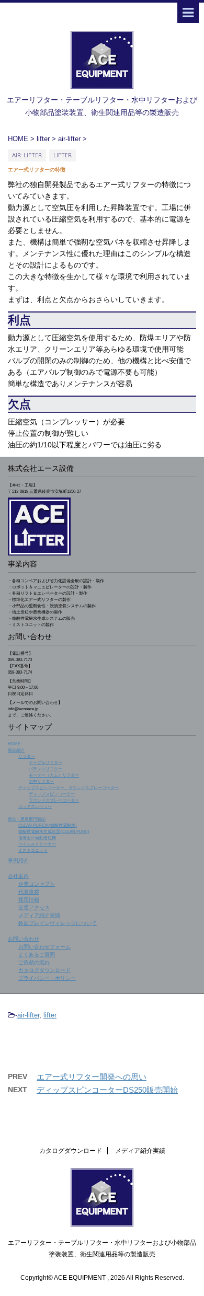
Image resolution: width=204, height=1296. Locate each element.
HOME (14, 744)
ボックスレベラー (35, 806)
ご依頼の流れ (34, 962)
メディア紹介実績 (39, 915)
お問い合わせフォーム (44, 947)
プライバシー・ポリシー (47, 978)
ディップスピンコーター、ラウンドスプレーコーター (68, 787)
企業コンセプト (36, 884)
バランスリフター (45, 769)
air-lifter (28, 1015)
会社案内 (18, 876)
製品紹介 (16, 750)
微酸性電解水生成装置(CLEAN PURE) (53, 831)
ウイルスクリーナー (37, 844)
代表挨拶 (28, 892)
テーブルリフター (45, 762)
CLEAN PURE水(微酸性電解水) (47, 825)
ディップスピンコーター (52, 794)
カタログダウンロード (44, 970)
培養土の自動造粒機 (37, 838)
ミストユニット (33, 850)
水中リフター (41, 781)
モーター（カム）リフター (54, 775)
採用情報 (28, 899)
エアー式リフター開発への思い (91, 1076)
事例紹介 (18, 860)
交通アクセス (34, 907)
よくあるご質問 (36, 954)
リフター (26, 756)
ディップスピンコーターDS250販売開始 (107, 1089)
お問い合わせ (23, 939)
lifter (49, 1015)
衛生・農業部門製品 (27, 819)
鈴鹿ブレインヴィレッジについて (57, 923)
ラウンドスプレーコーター (54, 800)
